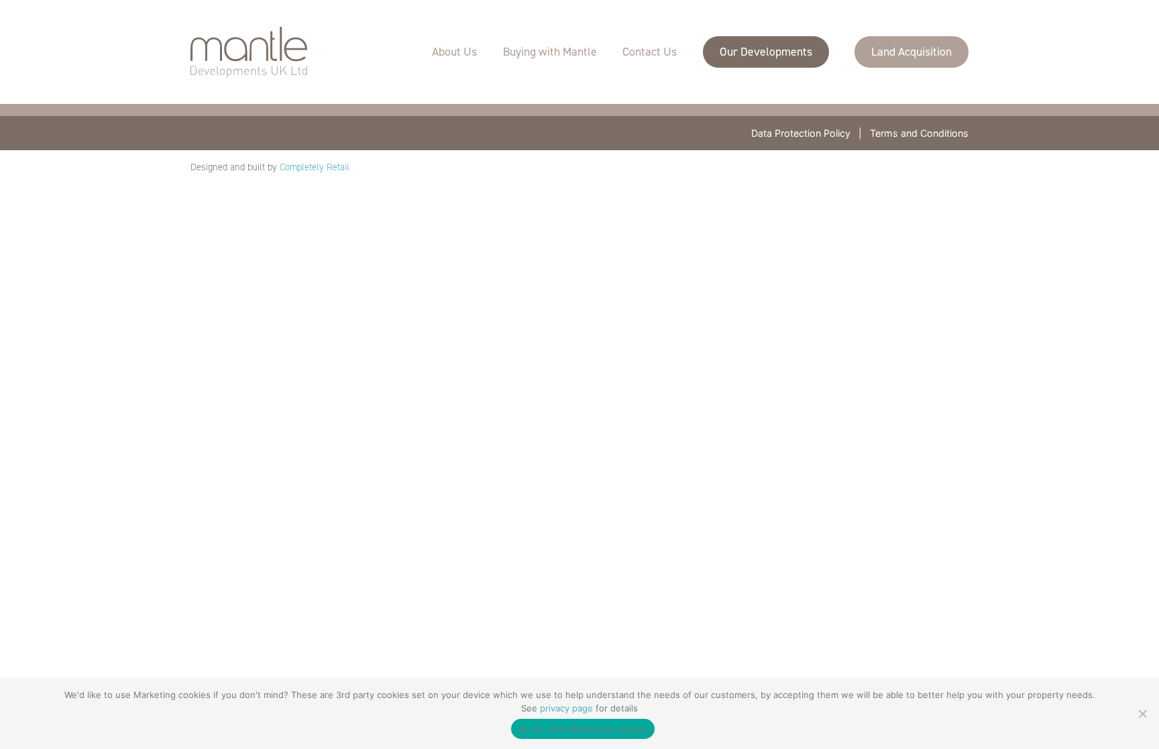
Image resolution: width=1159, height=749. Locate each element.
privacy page (566, 708)
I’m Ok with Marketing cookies (583, 729)
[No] (1142, 713)
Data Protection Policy (800, 133)
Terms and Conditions (919, 133)
